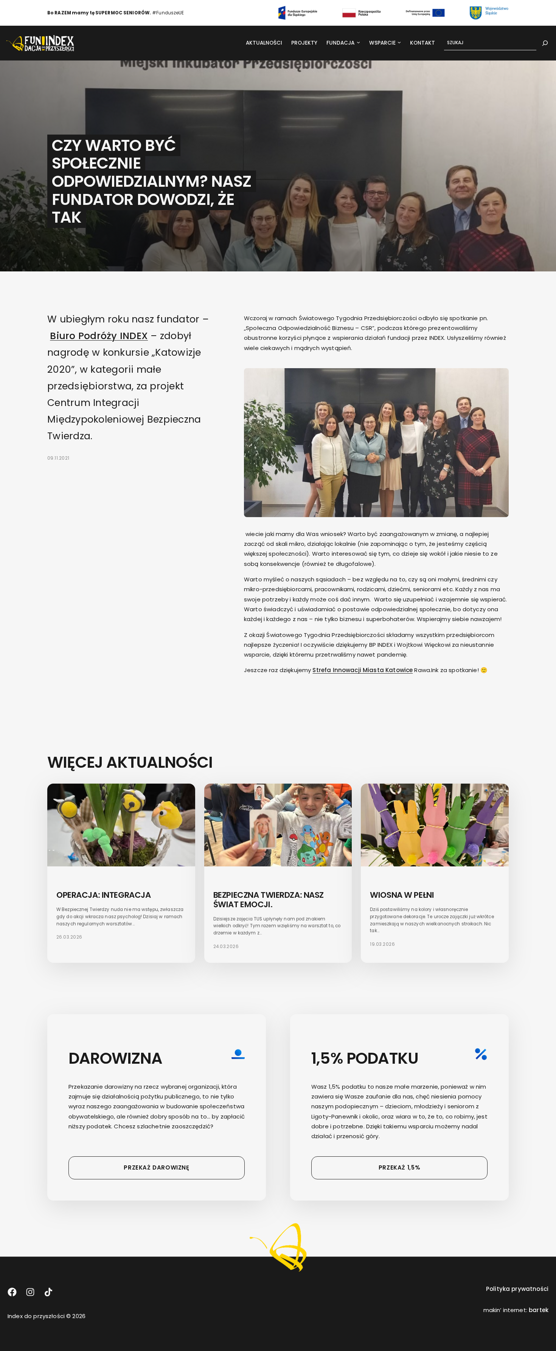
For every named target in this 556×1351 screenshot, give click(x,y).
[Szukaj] (545, 43)
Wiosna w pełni (402, 895)
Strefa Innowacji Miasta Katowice (362, 670)
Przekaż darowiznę (156, 1167)
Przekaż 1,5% (399, 1167)
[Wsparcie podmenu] (399, 42)
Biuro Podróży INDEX (99, 335)
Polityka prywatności (517, 1289)
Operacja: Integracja (103, 895)
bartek (538, 1310)
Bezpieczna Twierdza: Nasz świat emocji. (268, 899)
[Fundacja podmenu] (358, 42)
